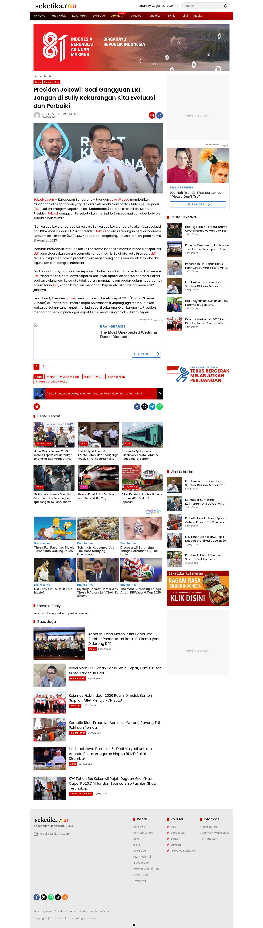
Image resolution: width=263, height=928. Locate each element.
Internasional (142, 857)
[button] (225, 6)
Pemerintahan (51, 82)
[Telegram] (152, 406)
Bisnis (37, 82)
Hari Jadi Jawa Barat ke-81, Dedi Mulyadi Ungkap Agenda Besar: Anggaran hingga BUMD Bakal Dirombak (110, 753)
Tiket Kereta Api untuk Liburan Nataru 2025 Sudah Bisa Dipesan (142, 498)
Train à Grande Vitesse (53, 381)
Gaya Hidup (131, 486)
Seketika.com (44, 199)
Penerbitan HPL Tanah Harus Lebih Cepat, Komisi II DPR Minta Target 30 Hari (206, 266)
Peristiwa (139, 827)
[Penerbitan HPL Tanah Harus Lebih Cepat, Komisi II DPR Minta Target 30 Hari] (50, 675)
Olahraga (75, 705)
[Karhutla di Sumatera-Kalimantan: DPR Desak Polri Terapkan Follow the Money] (174, 503)
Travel (83, 486)
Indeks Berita (208, 827)
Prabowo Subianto (183, 851)
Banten (175, 839)
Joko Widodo (119, 199)
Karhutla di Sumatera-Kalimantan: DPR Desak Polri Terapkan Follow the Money (203, 502)
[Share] (159, 115)
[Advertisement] (198, 441)
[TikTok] (58, 897)
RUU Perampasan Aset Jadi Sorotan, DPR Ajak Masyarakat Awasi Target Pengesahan (205, 284)
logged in (58, 613)
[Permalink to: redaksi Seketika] (38, 115)
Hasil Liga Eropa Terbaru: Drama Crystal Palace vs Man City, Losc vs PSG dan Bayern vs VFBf (206, 229)
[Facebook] (137, 406)
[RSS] (65, 897)
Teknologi (139, 880)
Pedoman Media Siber (214, 833)
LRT (37, 209)
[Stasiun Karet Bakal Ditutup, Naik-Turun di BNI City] (98, 478)
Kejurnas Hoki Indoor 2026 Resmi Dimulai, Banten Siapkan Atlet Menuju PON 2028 (110, 698)
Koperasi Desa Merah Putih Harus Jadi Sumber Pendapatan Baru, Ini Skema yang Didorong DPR (124, 639)
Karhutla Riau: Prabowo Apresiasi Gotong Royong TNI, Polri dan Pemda (206, 520)
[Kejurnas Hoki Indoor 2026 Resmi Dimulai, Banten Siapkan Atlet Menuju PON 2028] (50, 702)
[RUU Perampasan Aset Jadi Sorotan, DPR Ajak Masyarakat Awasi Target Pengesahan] (174, 286)
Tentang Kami (209, 839)
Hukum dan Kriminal (81, 793)
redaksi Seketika (51, 114)
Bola (136, 839)
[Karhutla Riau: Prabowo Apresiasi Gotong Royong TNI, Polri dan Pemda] (50, 729)
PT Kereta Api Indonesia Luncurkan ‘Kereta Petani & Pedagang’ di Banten (140, 455)
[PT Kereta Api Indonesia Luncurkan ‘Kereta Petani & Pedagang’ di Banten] (142, 435)
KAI (89, 377)
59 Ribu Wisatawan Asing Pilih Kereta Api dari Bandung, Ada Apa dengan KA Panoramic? (53, 498)
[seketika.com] (56, 6)
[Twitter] (144, 406)
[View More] (82, 820)
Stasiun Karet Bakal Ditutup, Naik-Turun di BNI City (96, 496)
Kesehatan (140, 874)
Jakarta (176, 845)
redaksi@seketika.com (55, 834)
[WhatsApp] (159, 406)
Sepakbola (178, 833)
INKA (52, 377)
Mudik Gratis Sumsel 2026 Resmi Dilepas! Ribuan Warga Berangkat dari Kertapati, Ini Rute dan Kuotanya (53, 455)
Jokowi (52, 213)
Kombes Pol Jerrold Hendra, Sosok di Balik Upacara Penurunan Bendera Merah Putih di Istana (207, 557)
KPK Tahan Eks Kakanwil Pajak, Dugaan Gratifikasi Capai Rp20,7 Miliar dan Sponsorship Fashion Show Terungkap (113, 783)
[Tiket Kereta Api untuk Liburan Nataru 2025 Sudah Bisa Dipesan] (142, 478)
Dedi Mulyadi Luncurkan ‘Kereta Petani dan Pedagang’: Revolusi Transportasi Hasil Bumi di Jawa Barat (98, 455)
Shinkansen (117, 377)
